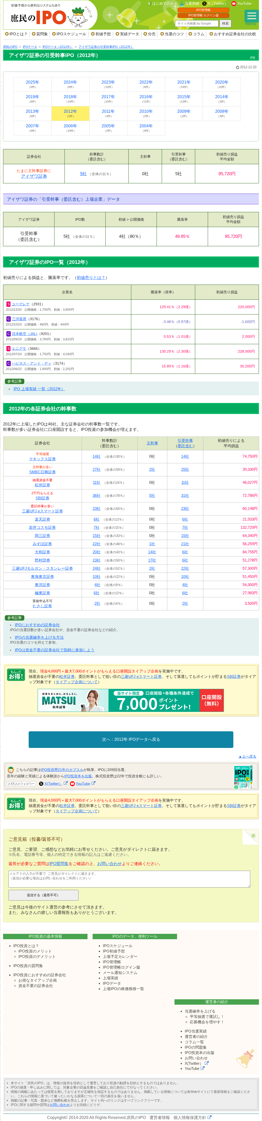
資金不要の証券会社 (35, 985)
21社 (185, 544)
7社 (97, 527)
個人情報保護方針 (189, 1117)
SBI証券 (42, 498)
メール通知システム (120, 972)
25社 (185, 469)
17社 (152, 560)
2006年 (70, 128)
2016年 (146, 99)
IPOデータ (112, 983)
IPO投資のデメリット (37, 956)
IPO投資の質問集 (28, 965)
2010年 (146, 113)
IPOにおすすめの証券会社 (37, 625)
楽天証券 (42, 519)
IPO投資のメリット (35, 951)
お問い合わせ (109, 863)
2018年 (70, 99)
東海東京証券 (42, 576)
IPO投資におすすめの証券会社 (39, 975)
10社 (97, 576)
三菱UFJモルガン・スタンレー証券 (42, 568)
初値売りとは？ (91, 277)
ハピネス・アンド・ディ (31, 363)
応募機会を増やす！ (207, 1022)
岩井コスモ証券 (42, 527)
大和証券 (42, 552)
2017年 (108, 99)
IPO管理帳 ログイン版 (203, 15)
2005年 (108, 128)
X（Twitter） (218, 3)
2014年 (221, 99)
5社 (83, 173)
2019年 (32, 99)
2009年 (184, 113)
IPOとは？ (18, 34)
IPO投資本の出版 (199, 1052)
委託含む (185, 446)
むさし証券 (42, 606)
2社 (152, 469)
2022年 (146, 84)
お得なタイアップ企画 (37, 980)
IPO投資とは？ (26, 946)
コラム (198, 34)
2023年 (108, 84)
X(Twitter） (53, 783)
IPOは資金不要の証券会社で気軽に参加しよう (54, 650)
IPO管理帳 (203, 10)
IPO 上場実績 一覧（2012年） (39, 389)
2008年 (221, 113)
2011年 (108, 113)
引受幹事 (185, 440)
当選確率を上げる (200, 1011)
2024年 (70, 84)
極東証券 (42, 593)
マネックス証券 (42, 459)
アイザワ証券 (34, 176)
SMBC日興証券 (42, 472)
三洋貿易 (19, 319)
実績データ (129, 34)
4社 (97, 584)
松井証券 (42, 485)
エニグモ (19, 348)
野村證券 (42, 560)
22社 (97, 544)
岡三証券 (42, 535)
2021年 (184, 84)
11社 (96, 482)
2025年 (32, 84)
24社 (97, 568)
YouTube (244, 3)
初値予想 (103, 34)
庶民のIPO (136, 1117)
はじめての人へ (164, 3)
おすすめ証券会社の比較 (235, 34)
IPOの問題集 (196, 1047)
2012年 (70, 113)
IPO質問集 (59, 863)
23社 (97, 508)
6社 (97, 519)
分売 (152, 34)
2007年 (32, 128)
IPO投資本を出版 (78, 776)
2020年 (221, 84)
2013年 (32, 113)
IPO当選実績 (196, 1031)
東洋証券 (42, 584)
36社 (97, 495)
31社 (185, 495)
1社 (152, 544)
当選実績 (192, 3)
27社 (97, 469)
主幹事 (152, 443)
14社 (97, 456)
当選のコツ (174, 34)
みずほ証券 (42, 544)
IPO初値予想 (114, 951)
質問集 (42, 34)
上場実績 (110, 978)
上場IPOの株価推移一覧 (123, 989)
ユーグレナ (21, 304)
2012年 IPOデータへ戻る (137, 739)
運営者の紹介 (196, 1036)
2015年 (184, 99)
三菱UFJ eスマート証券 (42, 511)
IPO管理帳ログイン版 (121, 967)
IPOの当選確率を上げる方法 (39, 637)
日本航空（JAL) (24, 334)
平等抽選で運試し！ (207, 1016)
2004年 (146, 128)
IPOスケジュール (71, 34)
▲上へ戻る (247, 756)
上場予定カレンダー (120, 956)
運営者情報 (159, 1117)
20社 (97, 552)
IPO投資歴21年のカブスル (62, 770)
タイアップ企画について (77, 682)
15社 (97, 535)
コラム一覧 (194, 1042)
